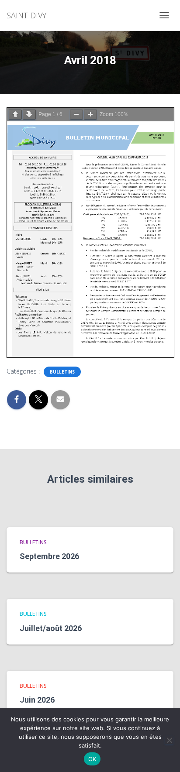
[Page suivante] (29, 115)
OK (92, 758)
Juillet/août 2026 (51, 628)
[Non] (169, 740)
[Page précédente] (15, 115)
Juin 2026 (37, 699)
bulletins (62, 372)
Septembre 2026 (49, 556)
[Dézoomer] (76, 115)
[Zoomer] (90, 115)
